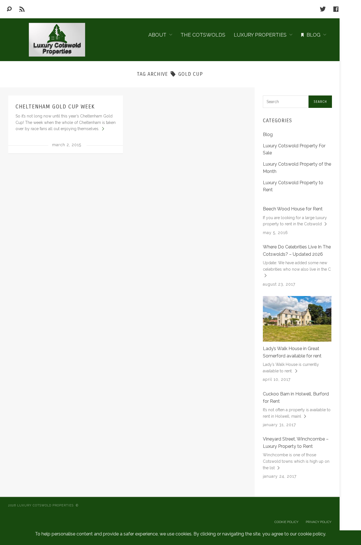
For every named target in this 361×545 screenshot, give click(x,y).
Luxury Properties (260, 35)
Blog (313, 35)
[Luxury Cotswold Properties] (56, 40)
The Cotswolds (202, 35)
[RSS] (22, 9)
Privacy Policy (318, 522)
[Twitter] (323, 9)
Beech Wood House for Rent (293, 209)
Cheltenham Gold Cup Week (55, 106)
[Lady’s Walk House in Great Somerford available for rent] (297, 318)
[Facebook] (336, 9)
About (157, 35)
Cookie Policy (286, 522)
